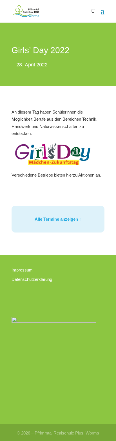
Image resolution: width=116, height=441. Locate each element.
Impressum (22, 270)
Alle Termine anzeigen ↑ (58, 219)
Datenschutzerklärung (32, 279)
